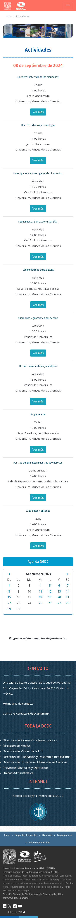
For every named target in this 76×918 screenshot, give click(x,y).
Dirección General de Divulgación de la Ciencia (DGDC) (31, 872)
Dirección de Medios (17, 746)
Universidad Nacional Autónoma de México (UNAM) (29, 868)
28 (67, 603)
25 (40, 603)
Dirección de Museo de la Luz (23, 751)
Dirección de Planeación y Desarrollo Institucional (37, 757)
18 (40, 597)
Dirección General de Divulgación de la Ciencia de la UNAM (33, 894)
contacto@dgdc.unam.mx (32, 713)
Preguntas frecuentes (26, 835)
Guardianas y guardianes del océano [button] (38, 318)
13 (59, 591)
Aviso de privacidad (38, 842)
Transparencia (64, 835)
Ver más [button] (38, 112)
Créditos (66, 887)
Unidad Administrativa (18, 773)
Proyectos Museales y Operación (25, 768)
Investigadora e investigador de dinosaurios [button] (38, 173)
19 (49, 597)
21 (67, 597)
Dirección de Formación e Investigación (30, 740)
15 (9, 597)
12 (49, 591)
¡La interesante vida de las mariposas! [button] (38, 77)
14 (67, 591)
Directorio (47, 835)
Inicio (9, 16)
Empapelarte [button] (38, 414)
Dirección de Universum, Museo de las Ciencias (35, 762)
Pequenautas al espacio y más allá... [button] (38, 221)
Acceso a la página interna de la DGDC (38, 795)
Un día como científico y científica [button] (38, 366)
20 (59, 597)
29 (9, 609)
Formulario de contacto (18, 703)
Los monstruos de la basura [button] (38, 269)
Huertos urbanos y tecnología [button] (38, 125)
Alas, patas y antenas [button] (38, 510)
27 (59, 603)
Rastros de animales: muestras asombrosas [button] (38, 462)
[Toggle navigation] (68, 5)
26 (49, 603)
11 (40, 591)
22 (9, 603)
